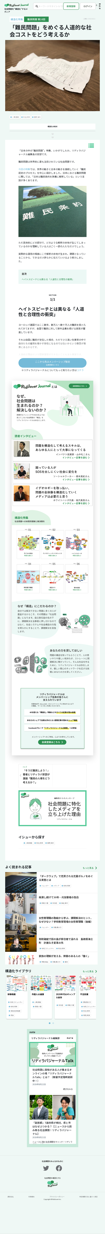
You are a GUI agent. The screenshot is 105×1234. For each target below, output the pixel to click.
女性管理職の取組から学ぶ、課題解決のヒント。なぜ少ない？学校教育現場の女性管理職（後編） (66, 919)
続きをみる (68, 1089)
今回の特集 (24, 169)
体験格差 (12, 994)
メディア (56, 886)
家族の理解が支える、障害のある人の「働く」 (64, 956)
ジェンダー (45, 886)
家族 (12, 1015)
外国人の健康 (38, 994)
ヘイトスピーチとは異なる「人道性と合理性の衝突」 (48, 279)
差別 (66, 962)
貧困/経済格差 (15, 1011)
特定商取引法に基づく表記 (88, 1197)
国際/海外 (37, 117)
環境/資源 (86, 1015)
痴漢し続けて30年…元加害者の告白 (59, 897)
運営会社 (11, 1197)
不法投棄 (84, 994)
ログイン (88, 6)
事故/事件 (64, 903)
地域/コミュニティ (48, 948)
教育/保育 (67, 886)
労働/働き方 (57, 927)
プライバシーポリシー (57, 1197)
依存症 (54, 903)
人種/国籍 (15, 117)
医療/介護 (45, 903)
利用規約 (31, 1197)
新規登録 (71, 6)
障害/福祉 (45, 962)
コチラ (80, 370)
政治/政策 (26, 117)
